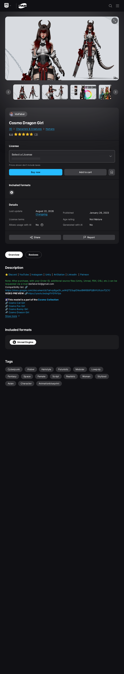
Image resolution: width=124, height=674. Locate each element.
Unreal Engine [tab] (25, 342)
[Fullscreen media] (114, 21)
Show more (11, 316)
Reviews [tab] (33, 254)
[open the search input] (110, 5)
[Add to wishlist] (111, 172)
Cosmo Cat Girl (17, 302)
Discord (13, 274)
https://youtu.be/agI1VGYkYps (44, 293)
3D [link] (10, 128)
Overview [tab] (14, 254)
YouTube (24, 274)
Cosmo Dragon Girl (19, 312)
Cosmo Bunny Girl (18, 309)
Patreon (84, 274)
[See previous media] (8, 92)
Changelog (42, 214)
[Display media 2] (83, 92)
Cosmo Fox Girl (17, 306)
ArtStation (59, 274)
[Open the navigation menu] (117, 5)
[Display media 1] (55, 92)
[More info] (42, 225)
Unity (48, 274)
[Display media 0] (26, 92)
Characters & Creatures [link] (29, 128)
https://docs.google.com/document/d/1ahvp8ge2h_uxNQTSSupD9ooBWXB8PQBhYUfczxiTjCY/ (57, 290)
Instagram (37, 274)
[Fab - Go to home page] (22, 5)
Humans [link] (50, 128)
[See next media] (115, 92)
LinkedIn (72, 274)
